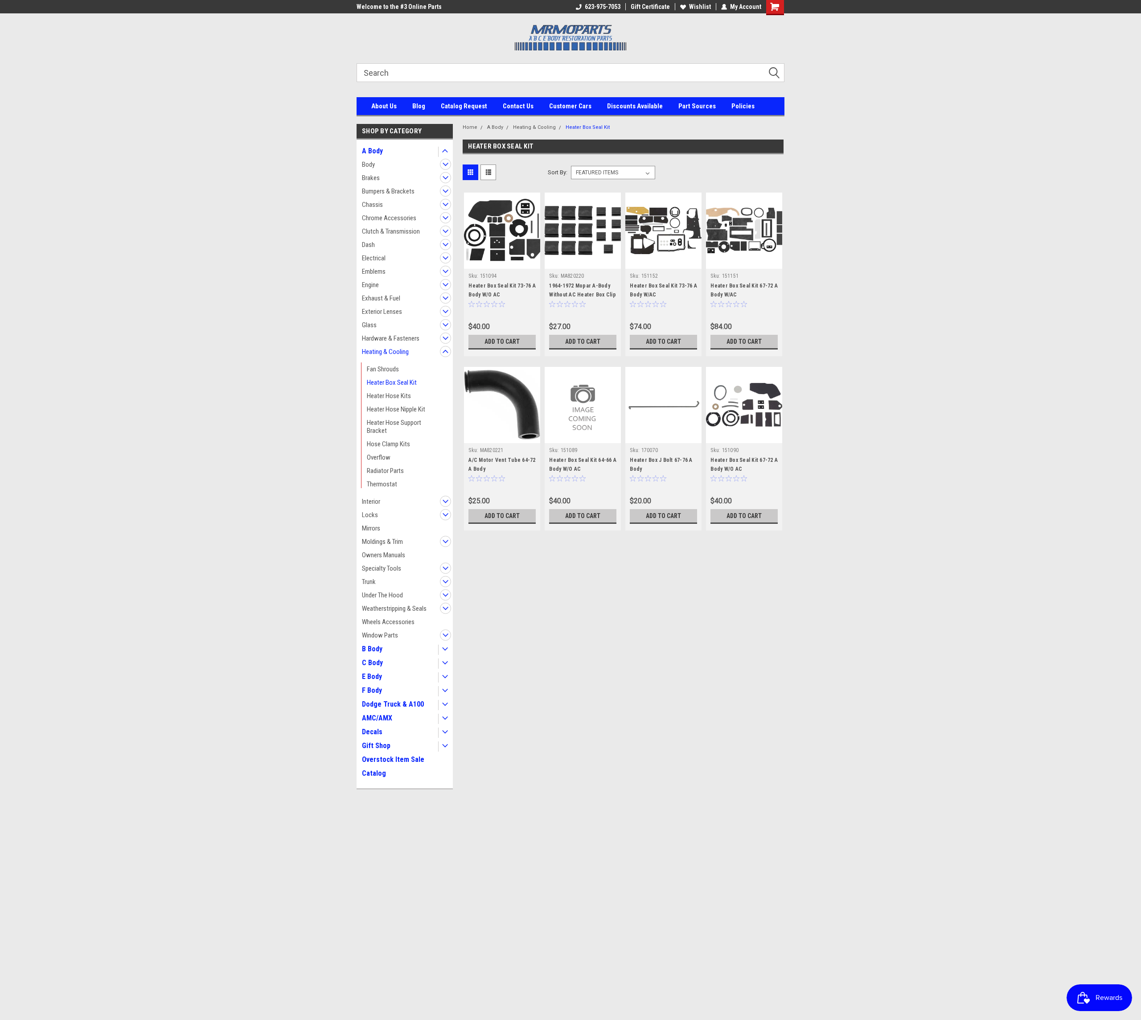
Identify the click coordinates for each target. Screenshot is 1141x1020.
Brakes (371, 178)
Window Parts (380, 635)
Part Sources (697, 106)
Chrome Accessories (389, 218)
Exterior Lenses (382, 312)
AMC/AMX (377, 718)
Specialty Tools (381, 568)
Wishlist (700, 6)
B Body (372, 649)
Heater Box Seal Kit (392, 382)
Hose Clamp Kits (388, 444)
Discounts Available (635, 106)
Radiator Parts (385, 471)
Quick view (502, 262)
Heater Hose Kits (389, 396)
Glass (369, 325)
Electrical (374, 258)
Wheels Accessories (388, 622)
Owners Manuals (383, 555)
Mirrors (371, 528)
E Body (372, 676)
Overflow (378, 457)
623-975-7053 (602, 6)
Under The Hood (382, 595)
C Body (372, 662)
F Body (372, 690)
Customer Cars (570, 106)
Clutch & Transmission (391, 231)
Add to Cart (502, 341)
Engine (370, 285)
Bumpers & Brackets (388, 191)
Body (368, 164)
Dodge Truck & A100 (393, 704)
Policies (743, 106)
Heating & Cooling (385, 352)
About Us (384, 106)
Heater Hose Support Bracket (394, 427)
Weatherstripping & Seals (394, 609)
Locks (370, 515)
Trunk (369, 582)
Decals (372, 732)
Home (470, 127)
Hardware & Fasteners (390, 338)
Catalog (374, 773)
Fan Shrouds (383, 369)
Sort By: (557, 172)
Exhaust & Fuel (381, 298)
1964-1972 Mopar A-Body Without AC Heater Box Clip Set (582, 295)
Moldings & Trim (382, 542)
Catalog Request (464, 106)
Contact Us (518, 106)
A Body (372, 151)
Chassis (372, 205)
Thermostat (382, 484)
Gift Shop (376, 745)
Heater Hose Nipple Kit (396, 409)
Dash (368, 245)
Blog (418, 106)
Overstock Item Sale (393, 759)
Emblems (374, 271)
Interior (371, 502)
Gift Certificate (650, 6)
